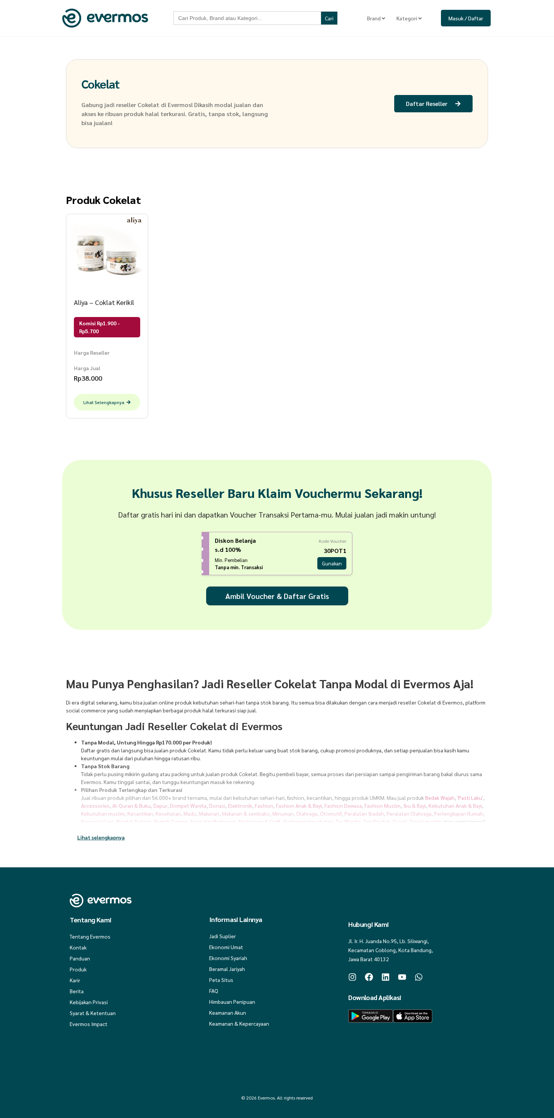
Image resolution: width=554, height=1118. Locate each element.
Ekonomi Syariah (228, 957)
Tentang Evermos (90, 936)
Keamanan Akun (227, 1012)
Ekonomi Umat (226, 946)
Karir (75, 980)
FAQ (213, 990)
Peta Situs (221, 979)
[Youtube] (402, 977)
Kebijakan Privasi (89, 1002)
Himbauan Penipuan (232, 1001)
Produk (78, 969)
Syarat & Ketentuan (93, 1012)
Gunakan (332, 563)
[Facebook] (369, 977)
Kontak (78, 947)
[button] (101, 837)
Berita (77, 991)
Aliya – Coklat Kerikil (104, 302)
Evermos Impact (88, 1023)
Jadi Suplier (222, 936)
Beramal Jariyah (227, 968)
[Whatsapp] (418, 977)
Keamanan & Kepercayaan (239, 1023)
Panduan (80, 958)
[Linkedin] (385, 977)
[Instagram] (352, 977)
